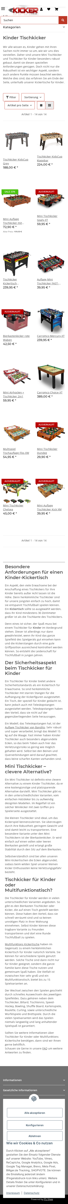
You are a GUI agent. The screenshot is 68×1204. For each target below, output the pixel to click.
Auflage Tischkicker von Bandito (25, 727)
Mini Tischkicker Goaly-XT (47, 218)
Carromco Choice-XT (50, 392)
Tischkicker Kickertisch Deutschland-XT (13, 281)
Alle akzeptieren (34, 1112)
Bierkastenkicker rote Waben (16, 338)
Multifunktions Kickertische (22, 944)
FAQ (44, 1048)
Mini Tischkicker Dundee (47, 451)
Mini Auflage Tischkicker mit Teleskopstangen (13, 221)
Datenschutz (31, 1192)
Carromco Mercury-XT (51, 336)
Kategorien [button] (12, 27)
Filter (12, 97)
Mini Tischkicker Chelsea (13, 507)
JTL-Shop (48, 1199)
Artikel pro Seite (18, 105)
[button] (41, 9)
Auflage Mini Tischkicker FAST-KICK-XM (48, 281)
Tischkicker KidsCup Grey (15, 161)
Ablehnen (35, 1136)
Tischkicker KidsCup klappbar (49, 158)
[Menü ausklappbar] (3, 7)
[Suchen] (63, 20)
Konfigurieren (35, 1125)
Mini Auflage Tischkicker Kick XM (49, 507)
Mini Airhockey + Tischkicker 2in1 (13, 394)
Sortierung (31, 97)
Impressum (13, 1192)
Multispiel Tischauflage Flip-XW (16, 451)
